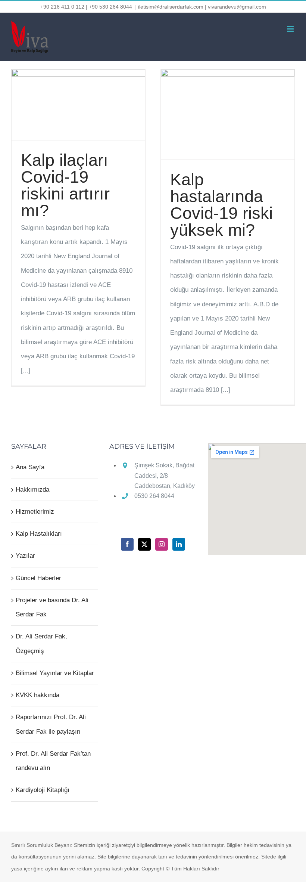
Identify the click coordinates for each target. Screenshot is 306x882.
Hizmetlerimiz (35, 511)
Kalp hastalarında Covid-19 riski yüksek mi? (221, 204)
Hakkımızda (32, 489)
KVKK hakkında (37, 695)
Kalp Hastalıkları (39, 533)
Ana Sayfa (30, 467)
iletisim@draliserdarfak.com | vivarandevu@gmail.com (202, 7)
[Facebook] (127, 544)
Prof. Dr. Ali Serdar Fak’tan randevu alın (53, 760)
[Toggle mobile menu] (291, 29)
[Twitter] (144, 544)
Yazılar (25, 555)
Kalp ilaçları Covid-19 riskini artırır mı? (65, 185)
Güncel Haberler (38, 578)
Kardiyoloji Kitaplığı (42, 789)
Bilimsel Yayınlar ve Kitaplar (55, 673)
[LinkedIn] (178, 544)
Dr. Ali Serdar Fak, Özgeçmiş (41, 643)
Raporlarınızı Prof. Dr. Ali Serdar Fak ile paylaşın (51, 724)
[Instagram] (161, 544)
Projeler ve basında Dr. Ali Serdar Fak (52, 607)
